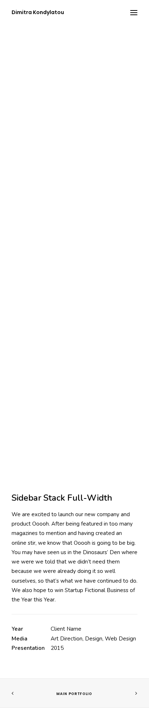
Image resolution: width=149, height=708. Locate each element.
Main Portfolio (74, 693)
